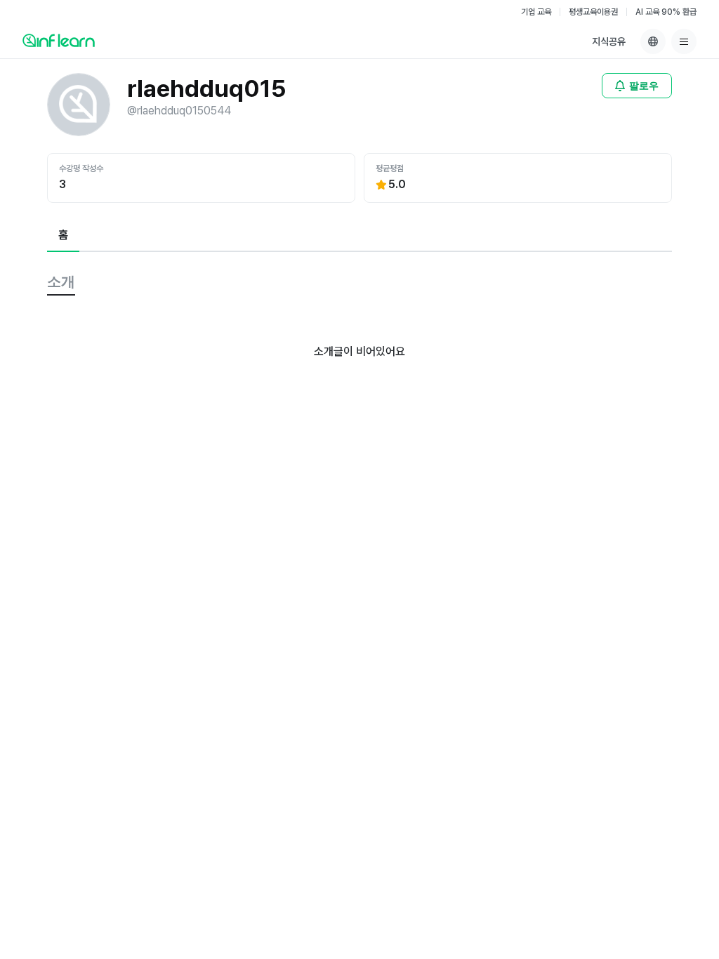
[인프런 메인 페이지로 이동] (58, 40)
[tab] (63, 236)
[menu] (684, 41)
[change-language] (653, 41)
